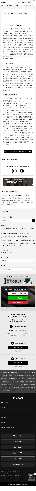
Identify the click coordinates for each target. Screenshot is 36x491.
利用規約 (9, 471)
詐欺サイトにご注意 (25, 473)
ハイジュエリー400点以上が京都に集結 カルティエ (17, 237)
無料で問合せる (18, 347)
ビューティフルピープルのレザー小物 (15, 195)
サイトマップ (10, 475)
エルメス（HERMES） (23, 372)
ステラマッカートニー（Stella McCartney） (24, 380)
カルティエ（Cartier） (24, 383)
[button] (34, 2)
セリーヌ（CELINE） (12, 374)
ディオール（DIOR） (22, 374)
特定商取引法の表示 (17, 471)
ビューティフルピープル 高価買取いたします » (18, 152)
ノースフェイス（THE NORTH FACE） (18, 377)
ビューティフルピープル (26, 5)
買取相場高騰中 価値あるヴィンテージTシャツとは (16, 233)
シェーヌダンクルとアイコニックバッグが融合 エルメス (18, 240)
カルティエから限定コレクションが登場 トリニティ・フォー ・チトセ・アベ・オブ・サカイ (19, 244)
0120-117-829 (19, 330)
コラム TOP (16, 5)
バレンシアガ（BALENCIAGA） (15, 377)
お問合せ (3, 475)
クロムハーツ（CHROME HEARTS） (21, 381)
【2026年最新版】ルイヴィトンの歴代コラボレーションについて (18, 229)
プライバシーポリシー (6, 473)
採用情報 (17, 475)
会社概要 (3, 471)
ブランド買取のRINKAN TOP (7, 5)
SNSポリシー (16, 473)
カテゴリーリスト (7, 253)
